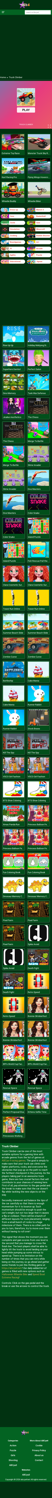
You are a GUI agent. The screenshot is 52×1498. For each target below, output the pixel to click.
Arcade (39, 248)
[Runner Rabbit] (38, 701)
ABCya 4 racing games (14, 1160)
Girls (13, 1455)
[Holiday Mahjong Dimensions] (38, 341)
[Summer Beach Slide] (13, 629)
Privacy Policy (39, 1450)
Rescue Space (10, 1088)
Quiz (38, 223)
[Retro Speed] (38, 988)
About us (39, 1455)
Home (3, 77)
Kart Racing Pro (9, 177)
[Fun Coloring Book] (13, 868)
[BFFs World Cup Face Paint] (13, 1060)
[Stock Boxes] (38, 725)
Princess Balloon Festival (15, 848)
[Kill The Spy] (13, 749)
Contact (39, 1460)
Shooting (13, 1460)
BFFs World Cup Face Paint (16, 1064)
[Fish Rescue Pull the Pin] (38, 557)
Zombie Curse (10, 657)
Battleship (8, 680)
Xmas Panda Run (11, 824)
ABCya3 (13, 1465)
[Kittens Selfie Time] (38, 1108)
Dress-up (14, 210)
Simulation (15, 229)
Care (12, 216)
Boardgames (15, 242)
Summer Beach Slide (13, 633)
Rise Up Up (8, 345)
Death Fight (33, 968)
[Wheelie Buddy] (13, 197)
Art (37, 242)
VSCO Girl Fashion (11, 776)
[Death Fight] (38, 964)
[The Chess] (38, 413)
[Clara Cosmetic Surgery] (13, 581)
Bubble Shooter (43, 236)
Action (13, 1445)
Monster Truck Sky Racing (39, 153)
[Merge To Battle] (38, 437)
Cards (12, 223)
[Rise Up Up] (13, 341)
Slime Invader (34, 465)
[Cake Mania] (38, 677)
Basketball (41, 216)
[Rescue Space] (13, 1084)
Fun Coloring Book (11, 872)
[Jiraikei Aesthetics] (13, 413)
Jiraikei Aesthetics (12, 417)
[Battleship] (13, 677)
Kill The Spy (8, 752)
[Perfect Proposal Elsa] (13, 1108)
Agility (13, 255)
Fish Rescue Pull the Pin (39, 561)
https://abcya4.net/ (12, 1268)
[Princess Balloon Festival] (38, 820)
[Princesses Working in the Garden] (13, 1132)
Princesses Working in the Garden (19, 1136)
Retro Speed (34, 992)
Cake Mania (33, 680)
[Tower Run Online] (13, 605)
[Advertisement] (26, 43)
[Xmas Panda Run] (13, 820)
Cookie (39, 1445)
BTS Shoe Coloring (12, 800)
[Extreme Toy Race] (13, 149)
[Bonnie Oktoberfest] (38, 1012)
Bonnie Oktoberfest (37, 1016)
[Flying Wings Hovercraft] (39, 173)
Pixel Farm (8, 920)
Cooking (13, 236)
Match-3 (40, 210)
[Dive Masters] (38, 485)
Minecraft (40, 229)
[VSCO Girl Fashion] (13, 773)
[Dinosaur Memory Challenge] (13, 892)
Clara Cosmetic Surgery (14, 585)
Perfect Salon (34, 369)
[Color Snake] (38, 509)
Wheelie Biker (34, 201)
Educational (15, 261)
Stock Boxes (34, 728)
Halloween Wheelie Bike (14, 1274)
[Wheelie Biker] (39, 197)
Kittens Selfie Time (37, 1112)
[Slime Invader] (38, 461)
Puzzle (39, 255)
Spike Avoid (33, 944)
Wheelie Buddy (9, 201)
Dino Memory (9, 393)
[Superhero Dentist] (13, 365)
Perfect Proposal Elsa (13, 1112)
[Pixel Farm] (13, 916)
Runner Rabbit (34, 704)
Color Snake (33, 513)
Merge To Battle (35, 441)
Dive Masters (34, 489)
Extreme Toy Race (11, 153)
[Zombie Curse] (13, 653)
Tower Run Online (11, 609)
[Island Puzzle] (38, 533)
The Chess (33, 417)
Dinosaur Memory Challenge (16, 896)
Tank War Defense (37, 393)
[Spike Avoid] (38, 940)
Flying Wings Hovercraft (39, 177)
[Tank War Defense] (38, 389)
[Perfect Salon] (38, 365)
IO (11, 248)
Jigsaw (39, 261)
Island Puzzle (34, 537)
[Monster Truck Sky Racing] (39, 149)
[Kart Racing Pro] (13, 173)
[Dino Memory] (13, 389)
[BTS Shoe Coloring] (13, 797)
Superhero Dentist (12, 369)
